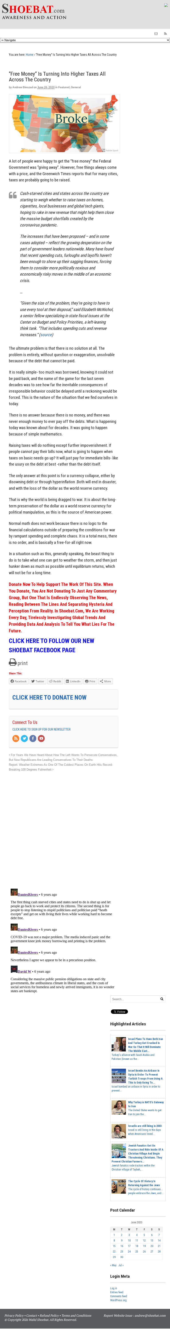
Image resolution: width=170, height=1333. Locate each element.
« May (113, 1265)
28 (159, 1251)
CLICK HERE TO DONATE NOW (49, 697)
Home (29, 54)
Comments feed (118, 1296)
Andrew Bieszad (22, 87)
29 (114, 1257)
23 (121, 1251)
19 (144, 1246)
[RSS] (16, 738)
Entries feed (116, 1292)
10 (129, 1240)
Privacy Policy (13, 1315)
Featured (64, 87)
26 (144, 1251)
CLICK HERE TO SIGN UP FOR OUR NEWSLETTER (41, 729)
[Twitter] (24, 738)
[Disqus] (63, 827)
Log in (113, 1288)
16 (121, 1246)
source (46, 334)
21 (159, 1246)
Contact (31, 1315)
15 (114, 1246)
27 (152, 1251)
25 (136, 1251)
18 (136, 1246)
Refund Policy (49, 1315)
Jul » (121, 1265)
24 (129, 1251)
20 (152, 1246)
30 (121, 1257)
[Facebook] (33, 738)
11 (136, 1240)
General (76, 87)
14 (159, 1240)
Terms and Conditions (76, 1315)
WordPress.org (118, 1300)
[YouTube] (41, 738)
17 (129, 1246)
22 (114, 1251)
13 (152, 1240)
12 (144, 1240)
